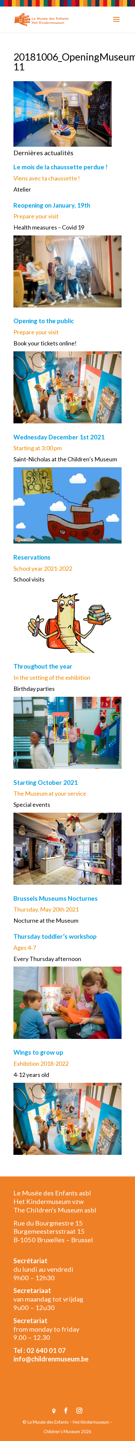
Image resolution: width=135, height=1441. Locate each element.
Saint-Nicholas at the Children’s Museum (65, 459)
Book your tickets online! (45, 343)
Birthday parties (34, 688)
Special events (31, 804)
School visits (29, 579)
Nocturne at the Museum (45, 920)
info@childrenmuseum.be (50, 1359)
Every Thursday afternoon (47, 958)
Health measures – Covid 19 (48, 227)
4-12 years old (31, 1074)
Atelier (22, 189)
